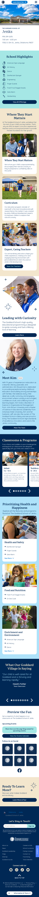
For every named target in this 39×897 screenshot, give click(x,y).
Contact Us (26, 854)
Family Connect (28, 851)
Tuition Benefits (27, 859)
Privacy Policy (30, 883)
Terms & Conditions (11, 885)
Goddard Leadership (8, 851)
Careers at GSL (27, 845)
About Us (5, 845)
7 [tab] (25, 700)
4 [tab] (20, 491)
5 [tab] (23, 491)
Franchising (26, 857)
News (4, 848)
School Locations (28, 848)
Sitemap (4, 857)
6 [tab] (25, 491)
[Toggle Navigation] (35, 2)
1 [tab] (14, 491)
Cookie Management (26, 885)
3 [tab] (18, 491)
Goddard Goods (7, 859)
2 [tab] (16, 491)
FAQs (4, 854)
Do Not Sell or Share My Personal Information (19, 886)
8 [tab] (27, 700)
